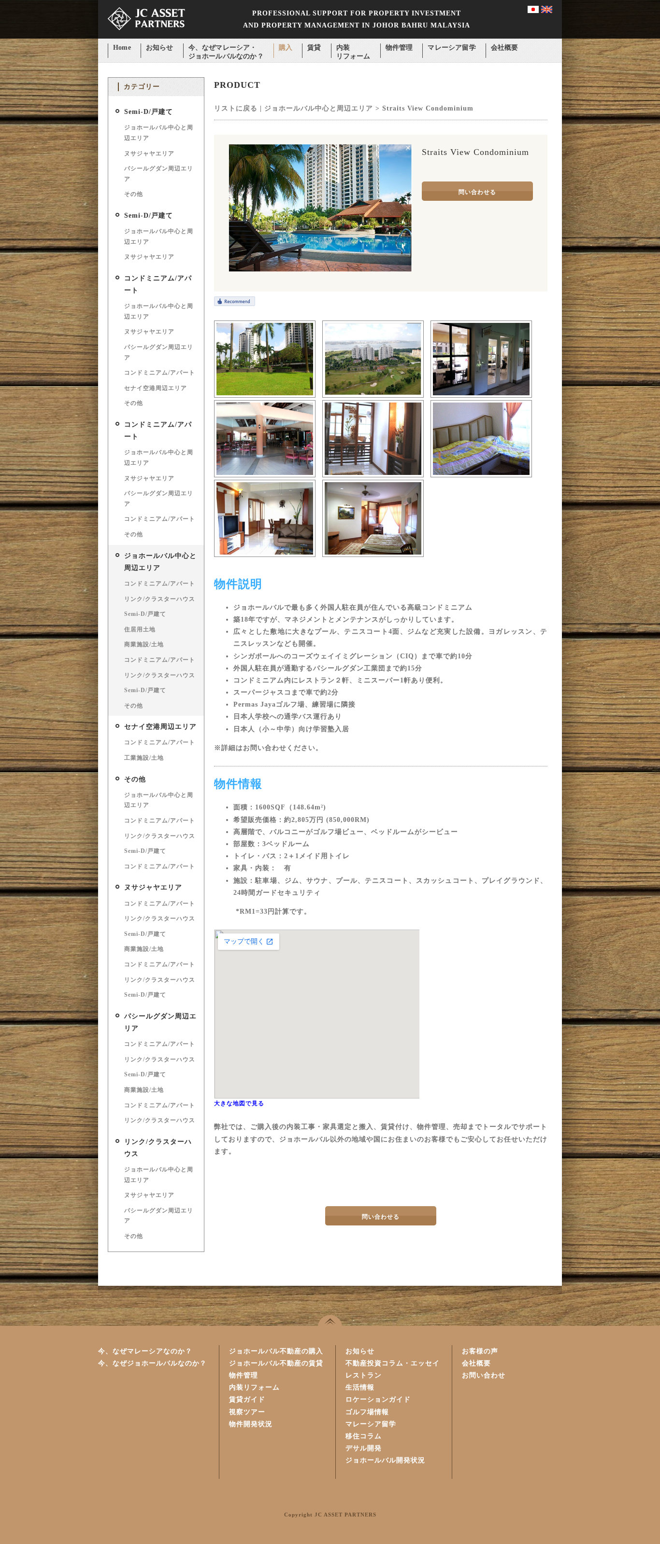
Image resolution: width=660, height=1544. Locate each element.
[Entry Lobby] (373, 475)
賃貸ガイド (247, 1399)
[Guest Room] (481, 475)
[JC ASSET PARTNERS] (146, 36)
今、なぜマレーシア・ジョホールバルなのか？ (226, 48)
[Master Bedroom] (373, 554)
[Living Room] (265, 554)
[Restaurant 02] (265, 475)
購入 (285, 47)
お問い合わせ (483, 1375)
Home (122, 47)
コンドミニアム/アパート (159, 372)
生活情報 (359, 1387)
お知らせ (159, 47)
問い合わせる (477, 192)
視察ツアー (247, 1412)
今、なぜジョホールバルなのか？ (152, 1363)
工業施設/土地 (144, 757)
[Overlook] (373, 395)
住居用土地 (140, 629)
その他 (133, 194)
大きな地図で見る (239, 1103)
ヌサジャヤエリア (149, 153)
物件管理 (399, 47)
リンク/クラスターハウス (159, 599)
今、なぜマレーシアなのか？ (145, 1351)
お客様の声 (480, 1351)
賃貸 (314, 47)
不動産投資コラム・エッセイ (392, 1363)
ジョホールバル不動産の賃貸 (276, 1363)
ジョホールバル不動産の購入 (276, 1351)
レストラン (363, 1375)
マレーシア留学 (451, 47)
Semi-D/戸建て (148, 111)
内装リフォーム (353, 48)
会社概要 (504, 47)
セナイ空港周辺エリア (155, 388)
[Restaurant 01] (481, 395)
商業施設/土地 (144, 644)
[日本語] (533, 10)
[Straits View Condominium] (320, 269)
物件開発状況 (251, 1424)
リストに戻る (236, 108)
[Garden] (265, 395)
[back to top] (330, 1320)
